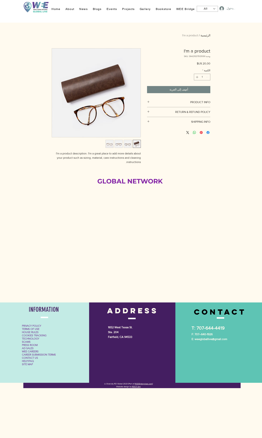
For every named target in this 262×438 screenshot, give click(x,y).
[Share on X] (188, 132)
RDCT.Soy (136, 386)
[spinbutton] (202, 77)
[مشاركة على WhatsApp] (194, 132)
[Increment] (196, 77)
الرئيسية (205, 35)
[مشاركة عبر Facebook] (208, 132)
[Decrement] (207, 77)
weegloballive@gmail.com (211, 339)
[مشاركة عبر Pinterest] (201, 132)
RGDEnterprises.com (143, 384)
